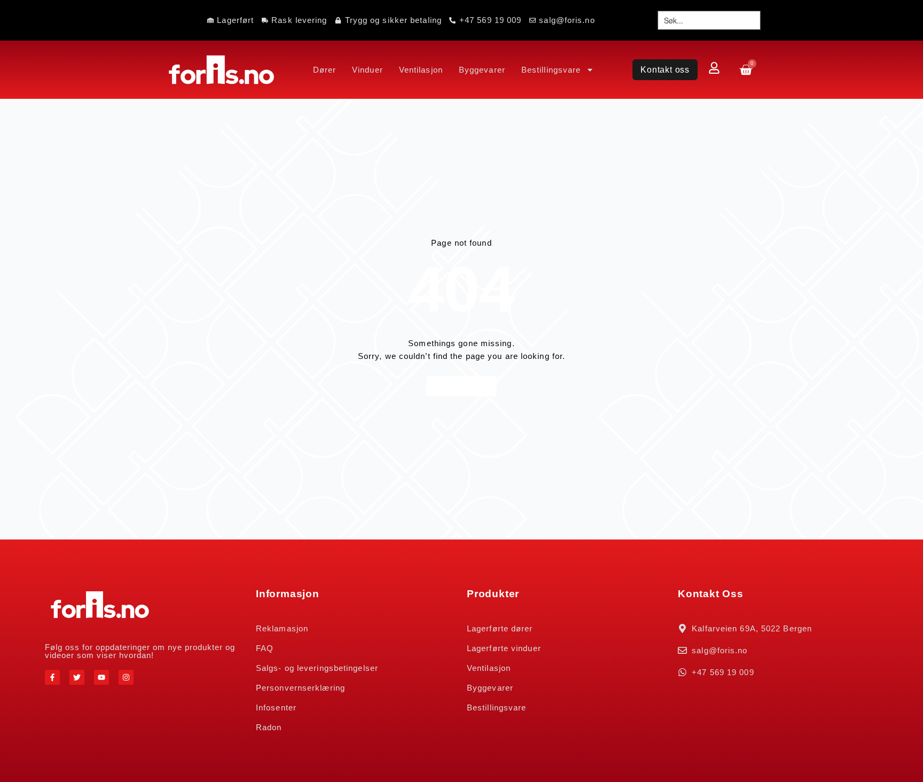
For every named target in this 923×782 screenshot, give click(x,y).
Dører (325, 69)
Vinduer (367, 69)
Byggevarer (482, 69)
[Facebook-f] (52, 677)
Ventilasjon (421, 69)
